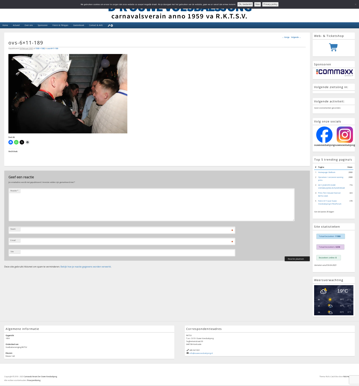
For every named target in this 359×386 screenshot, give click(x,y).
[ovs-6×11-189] (67, 132)
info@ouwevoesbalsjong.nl (201, 356)
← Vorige (285, 37)
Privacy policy (270, 4)
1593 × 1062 (40, 48)
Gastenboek (78, 25)
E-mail (13, 240)
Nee (257, 4)
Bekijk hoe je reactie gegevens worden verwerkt (85, 266)
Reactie (14, 190)
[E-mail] (352, 372)
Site (12, 251)
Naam (13, 229)
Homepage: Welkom (326, 175)
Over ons (29, 25)
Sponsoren (43, 25)
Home (5, 25)
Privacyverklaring (33, 383)
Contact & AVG (96, 25)
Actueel (16, 25)
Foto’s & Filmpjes (60, 25)
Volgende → (296, 37)
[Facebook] (346, 372)
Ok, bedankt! (245, 4)
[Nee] (355, 4)
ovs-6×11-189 (52, 48)
